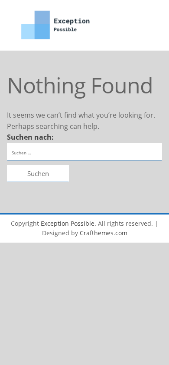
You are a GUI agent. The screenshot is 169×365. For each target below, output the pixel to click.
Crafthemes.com (103, 233)
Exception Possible (67, 223)
